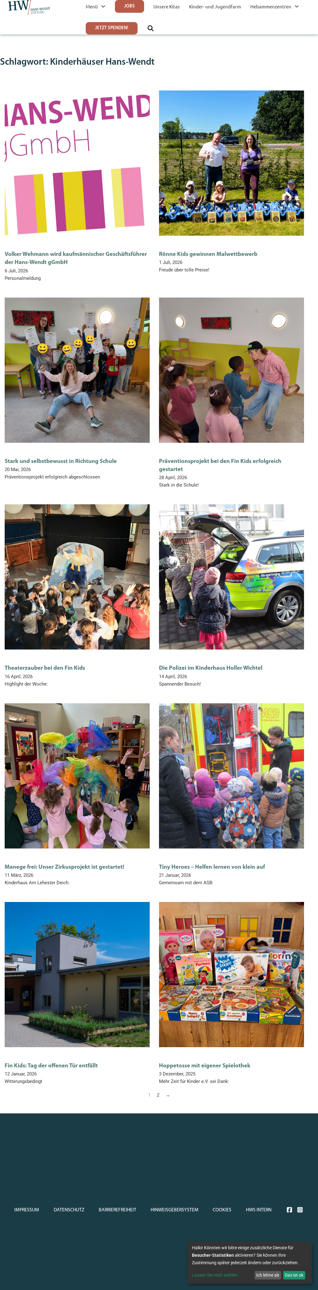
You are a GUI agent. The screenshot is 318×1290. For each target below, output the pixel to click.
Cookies (222, 1210)
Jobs (129, 6)
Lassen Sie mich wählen (215, 1275)
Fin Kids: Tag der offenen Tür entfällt (51, 1066)
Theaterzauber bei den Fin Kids (45, 668)
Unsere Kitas (166, 6)
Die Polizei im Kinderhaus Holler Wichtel (210, 668)
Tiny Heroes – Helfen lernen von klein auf (212, 867)
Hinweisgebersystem (174, 1210)
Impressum (26, 1210)
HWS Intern (258, 1210)
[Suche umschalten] (150, 28)
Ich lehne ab (267, 1275)
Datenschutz (69, 1210)
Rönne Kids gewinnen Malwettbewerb (208, 254)
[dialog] (250, 1262)
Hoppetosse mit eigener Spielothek (204, 1066)
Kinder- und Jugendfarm (215, 6)
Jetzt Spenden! (111, 28)
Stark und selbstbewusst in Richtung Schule (61, 462)
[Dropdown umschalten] (103, 6)
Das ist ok (294, 1275)
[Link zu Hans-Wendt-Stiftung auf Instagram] (300, 1210)
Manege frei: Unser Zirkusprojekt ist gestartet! (64, 867)
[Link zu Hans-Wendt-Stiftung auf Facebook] (289, 1210)
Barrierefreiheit (117, 1210)
